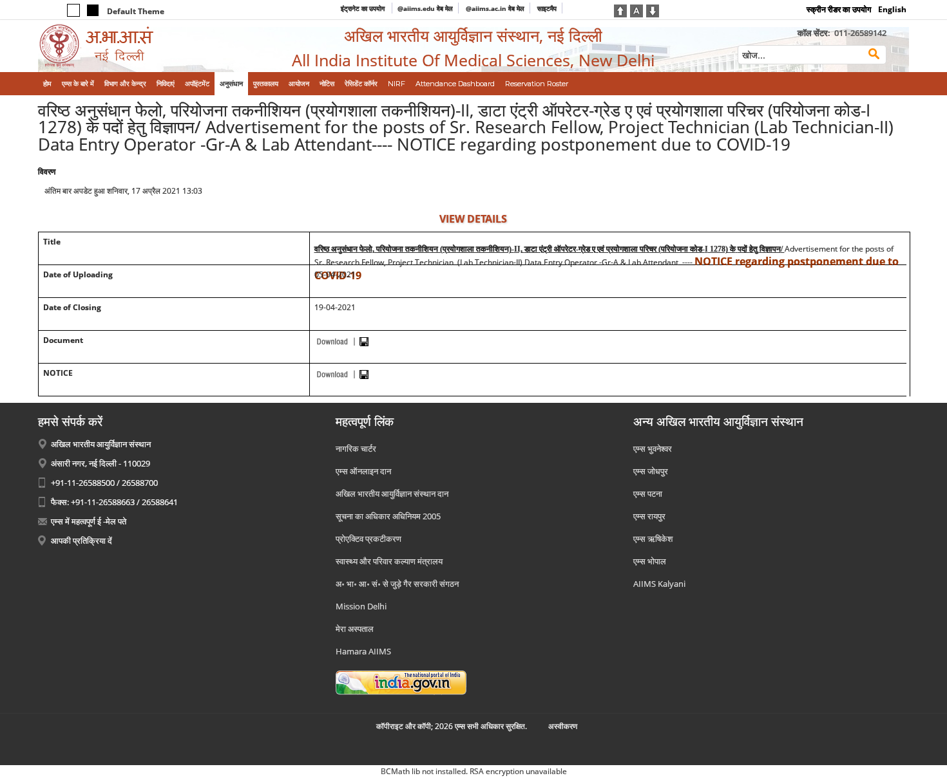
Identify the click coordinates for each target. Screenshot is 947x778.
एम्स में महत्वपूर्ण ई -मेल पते (88, 521)
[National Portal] (401, 682)
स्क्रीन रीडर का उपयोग (839, 9)
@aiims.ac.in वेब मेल (495, 8)
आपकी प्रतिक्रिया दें (81, 540)
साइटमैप (547, 8)
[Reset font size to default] (636, 10)
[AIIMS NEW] (138, 46)
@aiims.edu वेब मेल (425, 8)
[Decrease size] (652, 10)
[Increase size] (620, 10)
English (892, 9)
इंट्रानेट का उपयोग (364, 8)
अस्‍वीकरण (562, 726)
